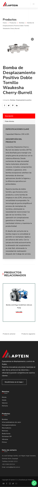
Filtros (4, 442)
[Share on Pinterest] (12, 105)
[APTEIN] (10, 4)
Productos (13, 23)
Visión (4, 400)
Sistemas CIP (7, 436)
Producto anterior (9, 334)
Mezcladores (6, 428)
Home (5, 23)
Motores (5, 431)
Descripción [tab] (9, 116)
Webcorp (31, 480)
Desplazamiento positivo (23, 100)
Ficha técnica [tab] (9, 121)
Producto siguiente (28, 334)
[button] (32, 39)
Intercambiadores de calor (11, 422)
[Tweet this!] (8, 105)
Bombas (21, 23)
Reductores (6, 434)
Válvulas (5, 439)
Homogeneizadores (9, 425)
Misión (4, 397)
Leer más (19, 312)
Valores (5, 403)
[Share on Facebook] (4, 105)
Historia (5, 406)
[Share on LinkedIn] (17, 105)
